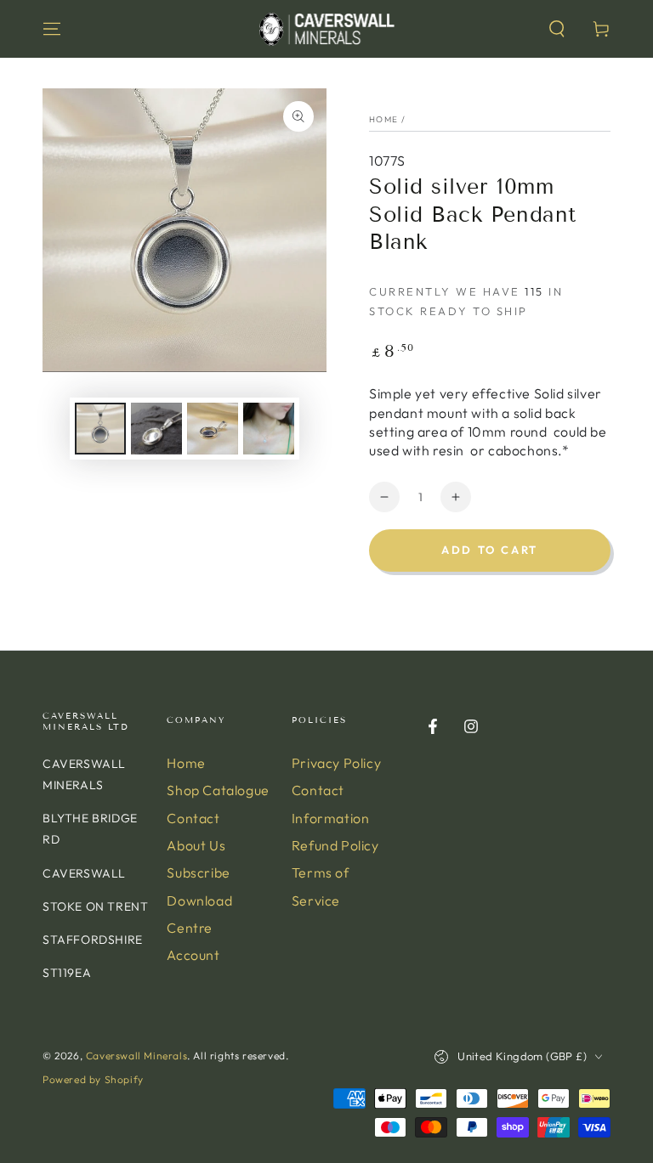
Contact (193, 818)
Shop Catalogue (218, 790)
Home (383, 119)
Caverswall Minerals (136, 1055)
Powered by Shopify (93, 1079)
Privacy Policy (336, 762)
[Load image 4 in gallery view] (268, 428)
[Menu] (52, 29)
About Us (196, 845)
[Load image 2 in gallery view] (156, 428)
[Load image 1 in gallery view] (100, 428)
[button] (557, 29)
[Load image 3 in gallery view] (212, 428)
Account (193, 954)
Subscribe (198, 872)
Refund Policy (335, 845)
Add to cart (489, 549)
